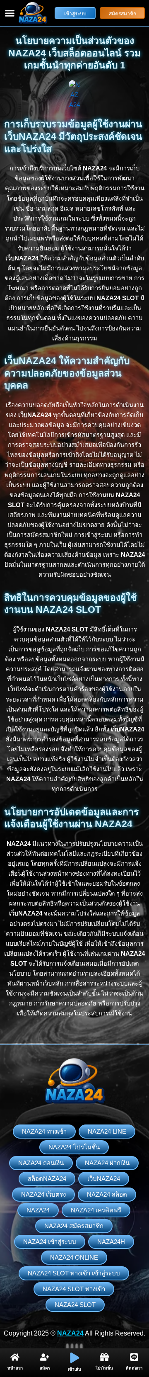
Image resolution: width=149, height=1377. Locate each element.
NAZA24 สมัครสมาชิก (73, 1225)
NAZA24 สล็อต (107, 1194)
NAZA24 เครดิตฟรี (96, 1210)
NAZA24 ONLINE (74, 1257)
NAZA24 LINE (107, 1131)
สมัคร (45, 1368)
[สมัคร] (44, 1357)
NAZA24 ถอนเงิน (41, 1162)
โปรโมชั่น (104, 1368)
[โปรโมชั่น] (104, 1357)
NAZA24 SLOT (75, 1304)
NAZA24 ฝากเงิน (107, 1162)
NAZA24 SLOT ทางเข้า (74, 1288)
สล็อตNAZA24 (47, 1178)
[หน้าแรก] (14, 1357)
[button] (10, 13)
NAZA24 (38, 1210)
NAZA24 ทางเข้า (44, 1131)
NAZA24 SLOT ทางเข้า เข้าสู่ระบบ (74, 1273)
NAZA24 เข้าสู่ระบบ (49, 1241)
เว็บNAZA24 (103, 1178)
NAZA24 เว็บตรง (43, 1194)
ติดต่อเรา (134, 1368)
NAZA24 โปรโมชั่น (74, 1147)
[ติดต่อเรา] (134, 1357)
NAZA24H (111, 1241)
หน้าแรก (15, 1368)
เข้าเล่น (74, 1369)
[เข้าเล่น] (75, 1358)
